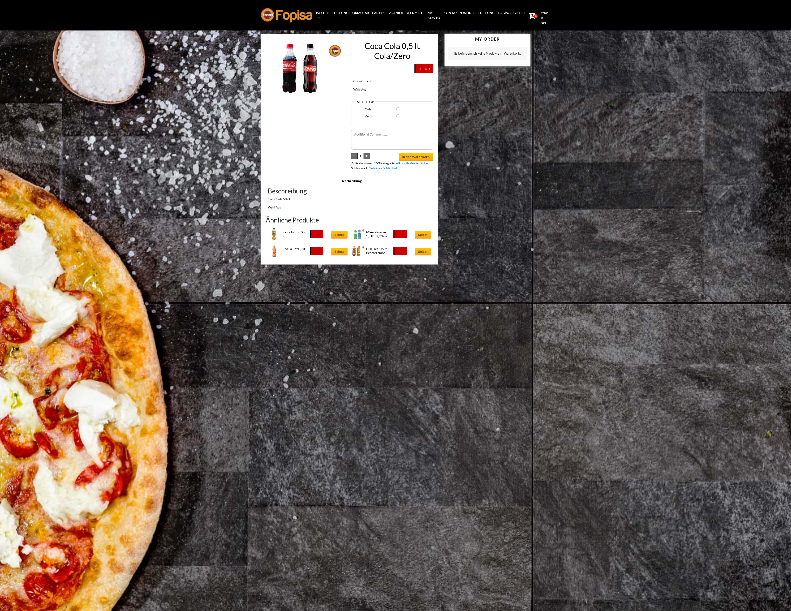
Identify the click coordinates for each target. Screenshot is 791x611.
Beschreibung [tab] (351, 181)
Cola (368, 109)
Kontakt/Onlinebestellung (469, 13)
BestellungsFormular (348, 13)
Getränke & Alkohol (383, 168)
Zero (368, 116)
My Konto (434, 15)
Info (320, 13)
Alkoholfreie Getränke (412, 163)
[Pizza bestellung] (286, 15)
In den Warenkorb (416, 157)
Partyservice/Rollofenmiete (398, 13)
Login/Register (511, 13)
